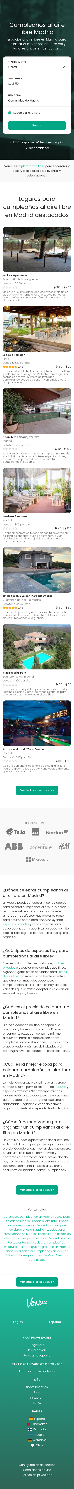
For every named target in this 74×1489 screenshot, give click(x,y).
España (39, 1419)
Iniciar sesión (37, 1350)
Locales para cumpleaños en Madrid (34, 1232)
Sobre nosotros (37, 1387)
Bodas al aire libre (44, 1221)
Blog (37, 1392)
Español (55, 1322)
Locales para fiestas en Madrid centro (42, 1238)
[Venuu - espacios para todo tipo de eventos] (37, 12)
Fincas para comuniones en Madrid (37, 1223)
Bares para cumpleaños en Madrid (28, 1217)
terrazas (60, 1087)
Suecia (39, 1435)
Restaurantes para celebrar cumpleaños (36, 1242)
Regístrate (37, 1345)
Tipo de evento (17, 61)
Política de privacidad (37, 1475)
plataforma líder (33, 166)
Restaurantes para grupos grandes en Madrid (36, 1247)
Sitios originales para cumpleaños (30, 1255)
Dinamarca (39, 1424)
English (18, 1322)
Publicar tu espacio (37, 1355)
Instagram (37, 1398)
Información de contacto (37, 1371)
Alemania (39, 1440)
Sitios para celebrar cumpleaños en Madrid (36, 1251)
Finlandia (39, 1429)
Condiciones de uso (37, 1470)
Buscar (37, 125)
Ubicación (14, 95)
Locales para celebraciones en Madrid (38, 1227)
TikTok (37, 1403)
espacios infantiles (16, 924)
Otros (39, 1445)
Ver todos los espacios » (37, 790)
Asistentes (15, 78)
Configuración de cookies (37, 1465)
